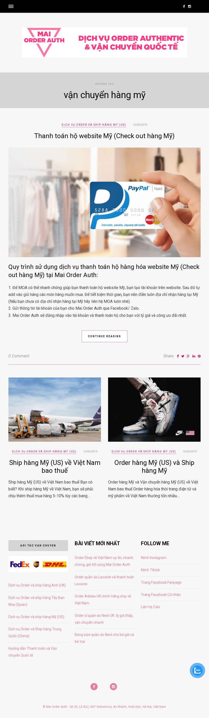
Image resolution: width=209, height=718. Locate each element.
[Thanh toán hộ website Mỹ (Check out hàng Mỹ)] (104, 255)
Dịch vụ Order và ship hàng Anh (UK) (37, 585)
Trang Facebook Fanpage (161, 582)
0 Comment (18, 356)
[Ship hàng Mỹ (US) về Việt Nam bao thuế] (54, 440)
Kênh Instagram (153, 558)
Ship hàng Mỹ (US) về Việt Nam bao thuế (54, 466)
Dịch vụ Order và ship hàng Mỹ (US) (94, 124)
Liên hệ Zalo (150, 607)
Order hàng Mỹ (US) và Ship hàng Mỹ (154, 466)
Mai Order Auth (56, 707)
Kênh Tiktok (150, 570)
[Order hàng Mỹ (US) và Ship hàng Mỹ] (154, 440)
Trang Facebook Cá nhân (161, 595)
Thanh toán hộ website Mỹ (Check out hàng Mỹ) (104, 136)
